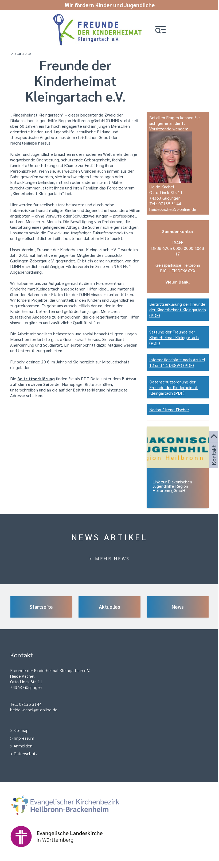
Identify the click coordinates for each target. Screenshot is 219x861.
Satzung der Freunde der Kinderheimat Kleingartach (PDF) (174, 337)
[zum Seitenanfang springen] (214, 436)
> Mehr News (109, 558)
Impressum (24, 738)
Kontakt (213, 461)
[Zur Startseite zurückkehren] (97, 17)
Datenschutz (26, 753)
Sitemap (21, 730)
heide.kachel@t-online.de (172, 209)
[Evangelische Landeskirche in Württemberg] (65, 849)
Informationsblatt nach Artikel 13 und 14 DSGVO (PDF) (177, 362)
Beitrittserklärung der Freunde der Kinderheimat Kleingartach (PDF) (177, 309)
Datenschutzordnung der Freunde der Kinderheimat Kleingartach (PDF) (173, 387)
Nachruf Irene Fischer (169, 409)
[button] (160, 30)
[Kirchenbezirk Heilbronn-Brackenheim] (74, 818)
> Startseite (21, 53)
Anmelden (23, 745)
